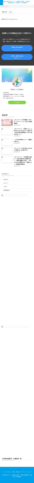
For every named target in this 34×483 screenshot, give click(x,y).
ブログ (5, 186)
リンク (3, 471)
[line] (19, 107)
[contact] (21, 107)
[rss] (20, 469)
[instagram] (17, 107)
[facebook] (12, 107)
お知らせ (5, 179)
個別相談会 (6, 190)
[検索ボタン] (32, 2)
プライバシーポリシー (26, 471)
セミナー (5, 183)
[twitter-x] (15, 107)
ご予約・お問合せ (16, 471)
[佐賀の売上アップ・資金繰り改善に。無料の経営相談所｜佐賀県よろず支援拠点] (17, 2)
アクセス (17, 102)
